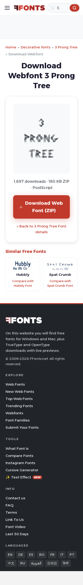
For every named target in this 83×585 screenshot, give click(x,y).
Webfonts (14, 413)
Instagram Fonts (20, 463)
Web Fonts (15, 384)
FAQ (9, 505)
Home (11, 47)
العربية (36, 563)
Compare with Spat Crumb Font (60, 283)
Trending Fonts (19, 406)
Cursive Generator (22, 470)
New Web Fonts (20, 391)
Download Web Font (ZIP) (44, 206)
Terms (11, 512)
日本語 (52, 563)
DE (20, 555)
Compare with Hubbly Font (23, 283)
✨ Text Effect (23, 477)
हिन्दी (65, 563)
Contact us (15, 498)
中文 (11, 563)
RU (22, 563)
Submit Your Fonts (22, 427)
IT (62, 555)
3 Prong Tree (66, 47)
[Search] (74, 8)
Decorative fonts (35, 47)
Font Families (18, 420)
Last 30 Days (17, 534)
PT (72, 555)
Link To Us (15, 519)
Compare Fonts (19, 455)
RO (41, 555)
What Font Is (17, 448)
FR (52, 555)
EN (10, 555)
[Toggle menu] (7, 8)
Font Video (15, 527)
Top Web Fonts (19, 398)
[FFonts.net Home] (29, 8)
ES (31, 555)
